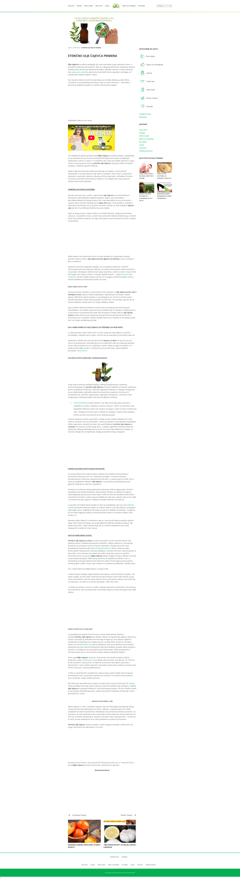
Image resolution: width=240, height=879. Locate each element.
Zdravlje (79, 6)
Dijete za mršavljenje (129, 6)
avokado (129, 873)
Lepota (107, 6)
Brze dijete (141, 6)
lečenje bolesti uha (84, 644)
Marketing (143, 117)
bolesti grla (87, 660)
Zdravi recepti (88, 6)
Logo (116, 6)
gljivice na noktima (79, 72)
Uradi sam (71, 6)
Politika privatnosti (145, 151)
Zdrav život (98, 6)
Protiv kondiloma (80, 403)
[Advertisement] (102, 103)
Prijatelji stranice (145, 114)
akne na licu (82, 350)
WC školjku (130, 683)
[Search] (171, 6)
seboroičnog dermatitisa (100, 548)
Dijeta (70, 48)
